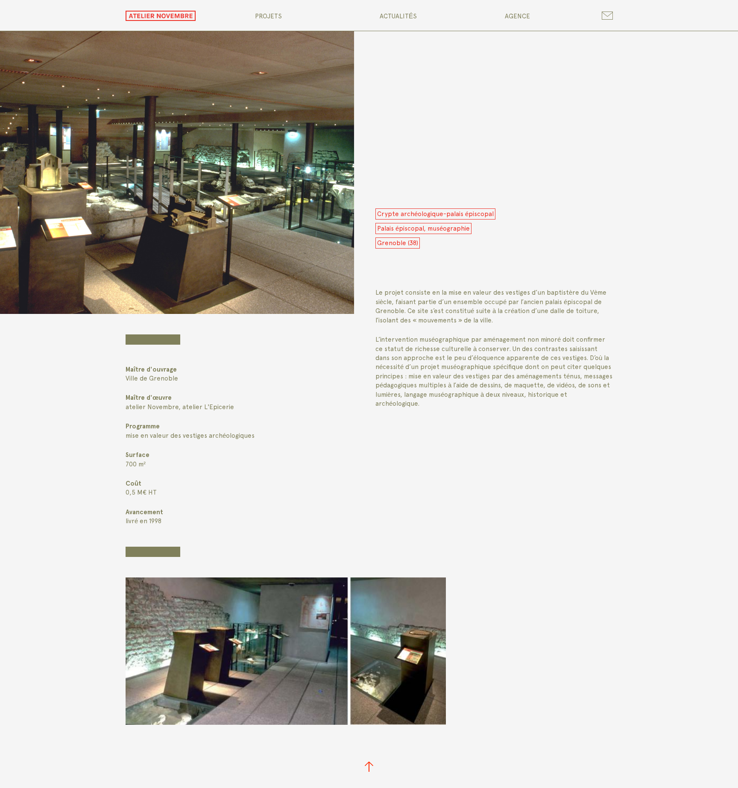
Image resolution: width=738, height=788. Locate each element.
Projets (268, 16)
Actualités (398, 16)
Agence (517, 16)
